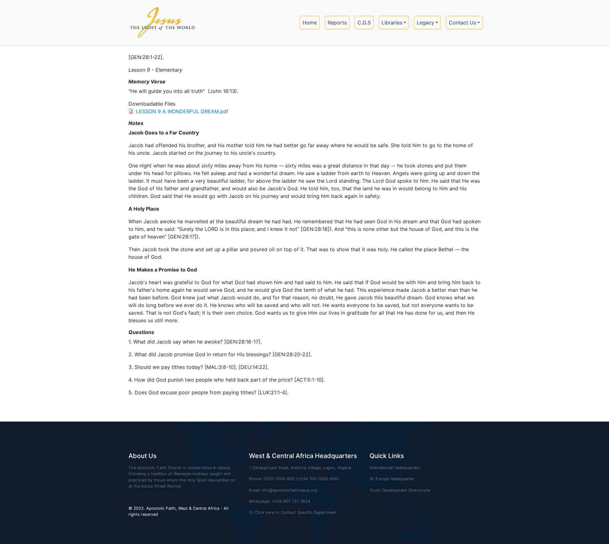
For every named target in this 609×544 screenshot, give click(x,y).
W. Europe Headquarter (392, 478)
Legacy (425, 22)
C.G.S (364, 22)
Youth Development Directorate (400, 490)
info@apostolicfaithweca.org (289, 490)
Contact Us (462, 22)
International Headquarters (395, 467)
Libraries (392, 22)
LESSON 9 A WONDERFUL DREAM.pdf (182, 111)
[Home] (160, 22)
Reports (337, 22)
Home (310, 22)
